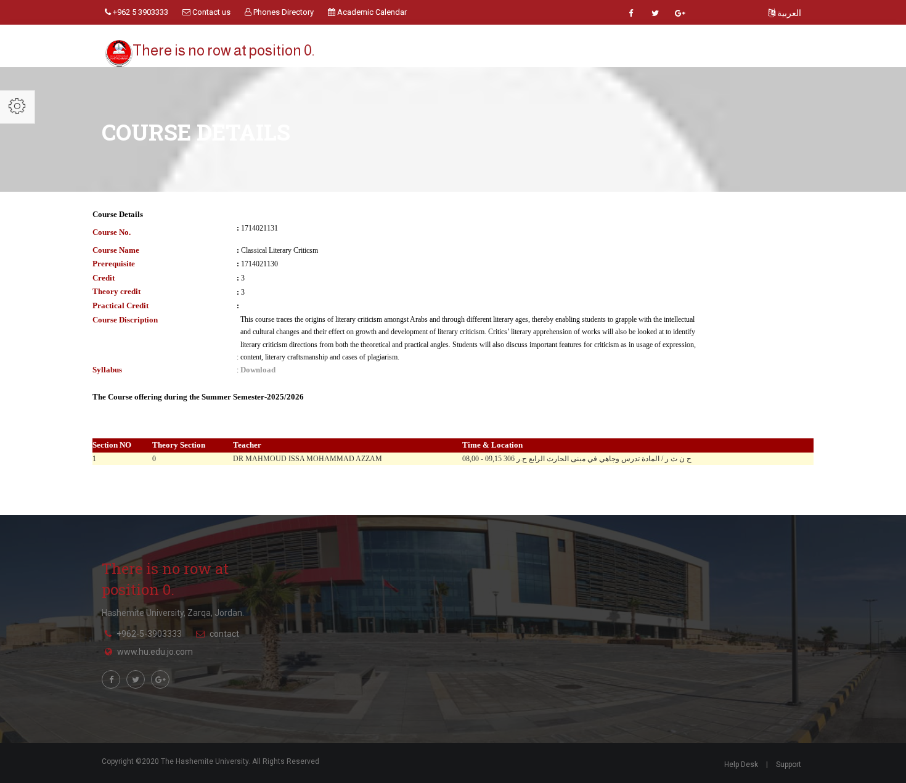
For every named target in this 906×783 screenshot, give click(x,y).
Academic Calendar (371, 12)
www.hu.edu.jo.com (155, 652)
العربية (788, 13)
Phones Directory (282, 12)
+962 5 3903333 (139, 12)
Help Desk (741, 764)
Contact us (210, 12)
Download (257, 369)
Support (788, 764)
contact (224, 634)
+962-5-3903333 (149, 634)
